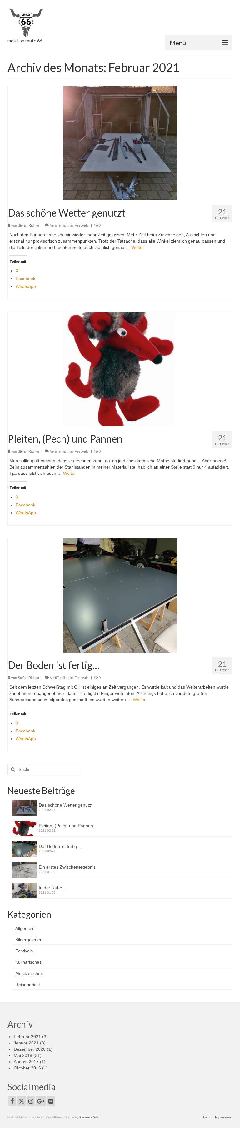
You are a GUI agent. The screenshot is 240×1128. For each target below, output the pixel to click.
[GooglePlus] (41, 1101)
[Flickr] (51, 1101)
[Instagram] (31, 1101)
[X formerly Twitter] (21, 1101)
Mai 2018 (23, 1055)
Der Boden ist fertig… (60, 846)
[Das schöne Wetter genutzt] (120, 142)
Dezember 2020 (30, 1049)
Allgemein (25, 928)
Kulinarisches (28, 962)
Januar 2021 (26, 1042)
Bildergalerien (28, 939)
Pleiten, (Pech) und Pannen (66, 825)
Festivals (81, 225)
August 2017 (26, 1061)
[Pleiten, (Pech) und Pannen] (120, 369)
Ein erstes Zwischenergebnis (67, 866)
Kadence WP (88, 1117)
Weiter (137, 247)
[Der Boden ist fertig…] (120, 594)
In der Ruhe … (53, 887)
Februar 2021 (27, 1036)
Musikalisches (29, 973)
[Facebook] (12, 1101)
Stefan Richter (28, 225)
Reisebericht (27, 984)
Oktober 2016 (27, 1067)
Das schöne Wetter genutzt (65, 805)
